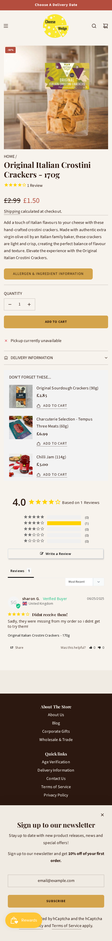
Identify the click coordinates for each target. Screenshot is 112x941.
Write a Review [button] (58, 553)
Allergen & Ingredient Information (48, 273)
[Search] (94, 26)
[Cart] (105, 26)
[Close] (102, 815)
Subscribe (55, 901)
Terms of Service (67, 926)
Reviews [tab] (17, 570)
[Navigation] (5, 26)
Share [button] (19, 647)
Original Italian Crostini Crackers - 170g (39, 635)
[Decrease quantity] (10, 304)
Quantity (13, 293)
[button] (92, 647)
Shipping (12, 211)
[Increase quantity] (29, 304)
